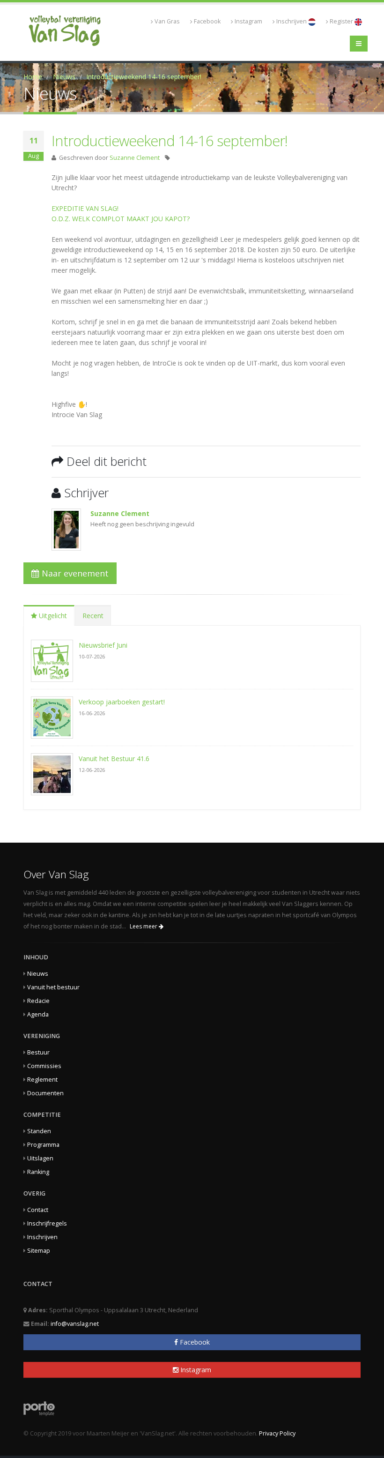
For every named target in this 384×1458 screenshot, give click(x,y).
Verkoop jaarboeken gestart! (122, 701)
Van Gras (167, 21)
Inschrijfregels (47, 1223)
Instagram (248, 21)
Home (32, 76)
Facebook (207, 21)
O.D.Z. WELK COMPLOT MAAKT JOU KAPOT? (121, 218)
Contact (37, 1210)
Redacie (38, 1001)
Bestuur (38, 1052)
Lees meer (144, 926)
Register (342, 21)
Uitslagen (40, 1158)
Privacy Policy (277, 1433)
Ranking (38, 1172)
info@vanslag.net (75, 1324)
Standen (39, 1131)
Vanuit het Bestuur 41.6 (114, 758)
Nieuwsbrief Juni (103, 645)
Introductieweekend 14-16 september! (143, 76)
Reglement (42, 1080)
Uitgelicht (52, 615)
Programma (43, 1145)
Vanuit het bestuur (53, 987)
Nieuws (64, 76)
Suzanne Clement (135, 158)
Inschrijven (292, 21)
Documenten (45, 1093)
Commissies (44, 1066)
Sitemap (38, 1251)
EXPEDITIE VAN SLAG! (85, 208)
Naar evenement (74, 573)
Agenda (38, 1014)
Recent (92, 615)
